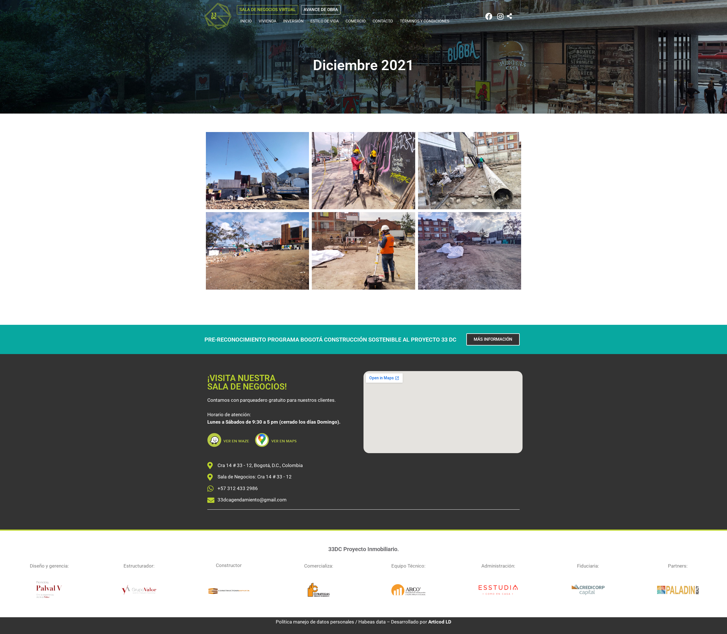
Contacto (383, 21)
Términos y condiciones (424, 21)
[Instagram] (500, 16)
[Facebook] (489, 16)
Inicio (246, 21)
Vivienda (267, 21)
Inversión (293, 21)
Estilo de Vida (324, 21)
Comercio (356, 21)
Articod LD (439, 622)
